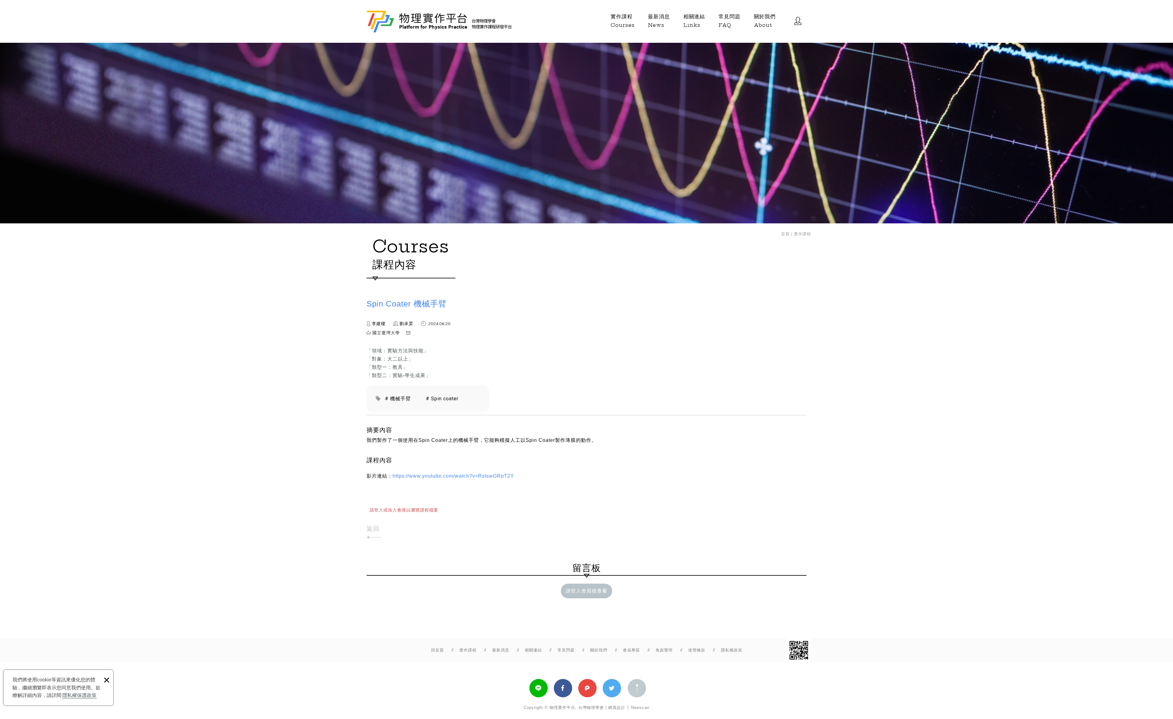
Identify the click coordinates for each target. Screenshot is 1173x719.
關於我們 (765, 21)
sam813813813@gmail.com (442, 332)
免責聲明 (664, 650)
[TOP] (637, 688)
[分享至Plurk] (587, 688)
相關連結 (694, 21)
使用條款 (696, 650)
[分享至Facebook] (563, 688)
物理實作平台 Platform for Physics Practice (440, 21)
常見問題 (729, 21)
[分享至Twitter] (612, 688)
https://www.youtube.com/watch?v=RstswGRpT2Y (453, 476)
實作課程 (622, 21)
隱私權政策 (731, 650)
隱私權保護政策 (79, 695)
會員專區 (631, 650)
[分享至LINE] (538, 688)
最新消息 (659, 21)
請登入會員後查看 (586, 590)
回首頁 (437, 650)
